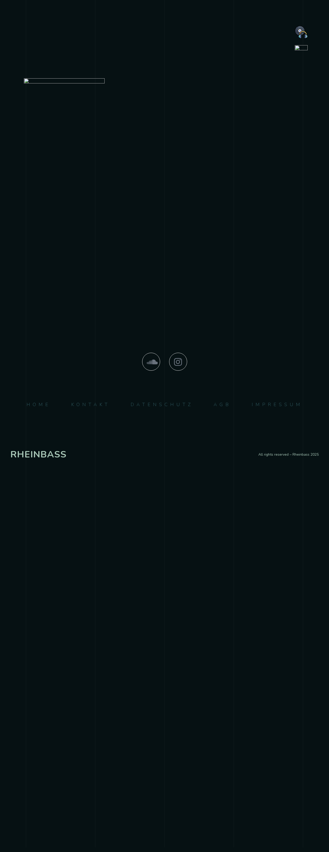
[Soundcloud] (151, 362)
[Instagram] (178, 362)
